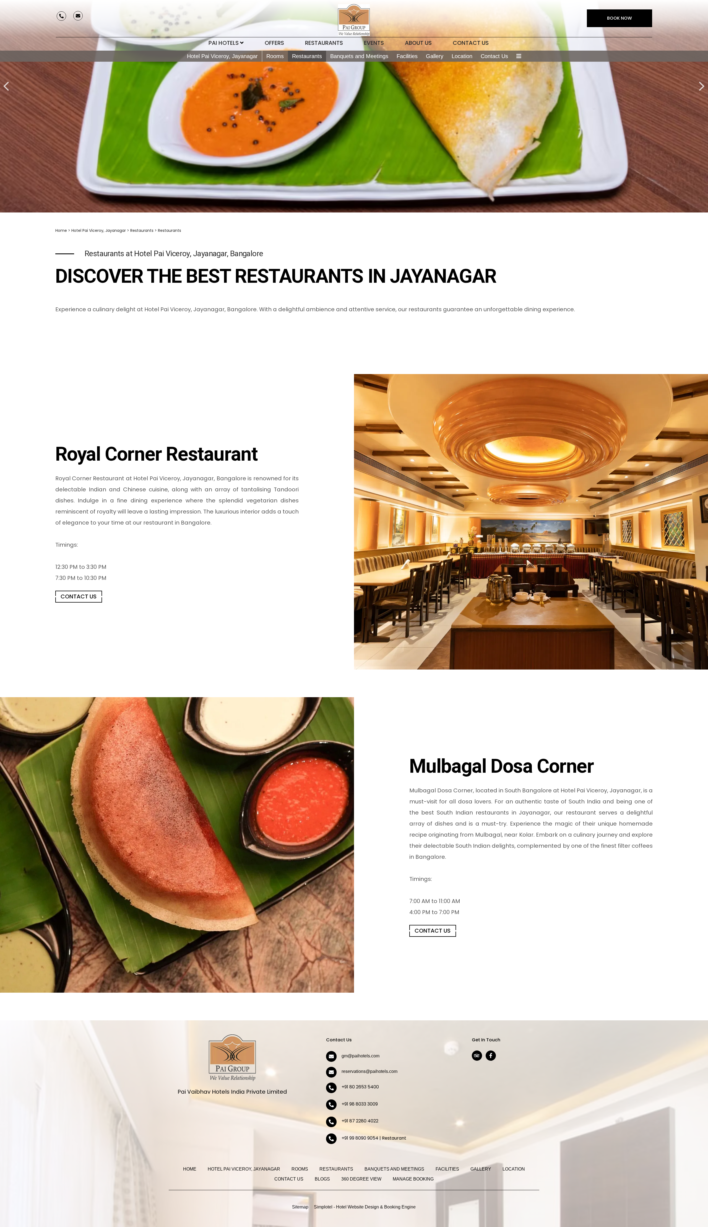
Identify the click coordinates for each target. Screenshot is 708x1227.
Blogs (322, 1179)
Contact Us (471, 43)
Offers (274, 43)
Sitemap (300, 1207)
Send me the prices (672, 557)
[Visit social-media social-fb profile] (491, 1055)
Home (61, 230)
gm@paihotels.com (360, 1056)
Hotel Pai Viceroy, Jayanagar (222, 56)
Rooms (275, 56)
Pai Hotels (224, 43)
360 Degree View (361, 1179)
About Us (418, 43)
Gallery (434, 56)
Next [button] (701, 80)
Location (462, 56)
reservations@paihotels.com (369, 1071)
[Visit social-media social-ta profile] (477, 1055)
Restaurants (324, 43)
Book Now (619, 18)
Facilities (407, 56)
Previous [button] (5, 80)
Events (374, 43)
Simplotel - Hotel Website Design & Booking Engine (365, 1207)
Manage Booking (413, 1179)
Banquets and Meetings (359, 56)
